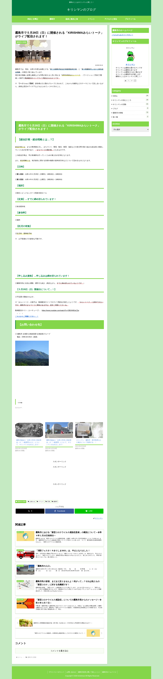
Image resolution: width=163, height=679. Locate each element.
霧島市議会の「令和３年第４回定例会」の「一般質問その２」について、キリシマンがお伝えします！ (28, 442)
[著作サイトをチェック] (125, 80)
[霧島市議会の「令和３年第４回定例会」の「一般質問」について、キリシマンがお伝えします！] (59, 430)
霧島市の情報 (22, 501)
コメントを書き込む (60, 651)
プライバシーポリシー (56, 672)
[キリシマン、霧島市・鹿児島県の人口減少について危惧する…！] (89, 430)
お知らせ (32, 501)
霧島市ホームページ (109, 672)
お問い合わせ (71, 672)
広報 (48, 501)
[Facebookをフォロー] (131, 80)
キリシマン (130, 65)
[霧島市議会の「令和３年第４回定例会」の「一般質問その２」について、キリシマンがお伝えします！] (29, 430)
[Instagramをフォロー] (135, 80)
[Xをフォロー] (128, 80)
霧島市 (55, 501)
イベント (41, 501)
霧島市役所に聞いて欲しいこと (89, 672)
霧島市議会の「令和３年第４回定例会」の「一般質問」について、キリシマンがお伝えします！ (58, 442)
